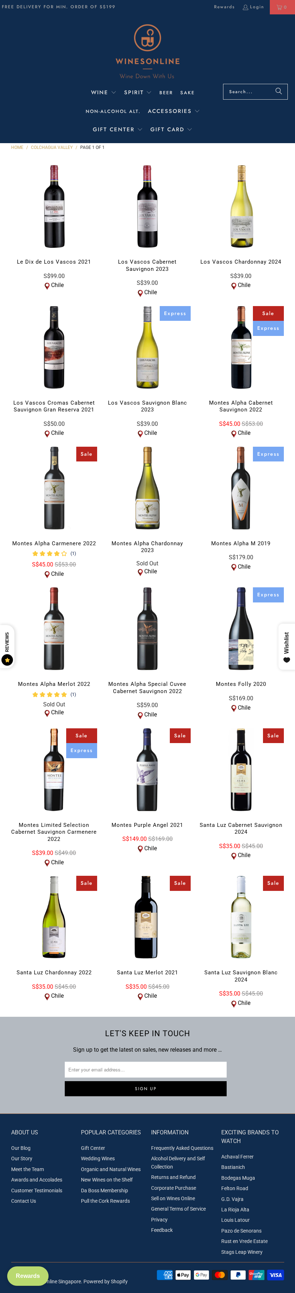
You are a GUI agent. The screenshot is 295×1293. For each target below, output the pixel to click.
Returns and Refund (173, 1177)
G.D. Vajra (232, 1199)
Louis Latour (235, 1220)
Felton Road (234, 1188)
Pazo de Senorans (241, 1231)
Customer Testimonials (36, 1190)
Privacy (159, 1220)
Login (257, 7)
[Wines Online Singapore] (147, 51)
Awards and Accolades (36, 1180)
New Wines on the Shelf (107, 1180)
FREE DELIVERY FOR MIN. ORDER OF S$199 (58, 7)
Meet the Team (27, 1169)
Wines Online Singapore (55, 1281)
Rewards (224, 7)
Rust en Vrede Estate (244, 1241)
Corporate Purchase (173, 1188)
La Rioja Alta (235, 1209)
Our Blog (21, 1148)
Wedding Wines (98, 1158)
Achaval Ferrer (237, 1157)
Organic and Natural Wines (111, 1169)
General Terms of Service (178, 1209)
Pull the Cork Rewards (105, 1201)
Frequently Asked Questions (182, 1148)
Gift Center (93, 1148)
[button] (104, 93)
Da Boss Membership (104, 1190)
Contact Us (23, 1201)
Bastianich (233, 1167)
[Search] (279, 92)
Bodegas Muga (238, 1178)
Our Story (21, 1158)
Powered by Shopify (105, 1281)
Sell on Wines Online (173, 1198)
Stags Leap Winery (242, 1252)
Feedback (162, 1230)
